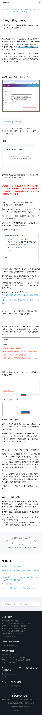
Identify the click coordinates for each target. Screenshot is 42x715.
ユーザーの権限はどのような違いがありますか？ (20, 588)
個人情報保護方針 (17, 706)
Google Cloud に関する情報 (11, 682)
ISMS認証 (27, 706)
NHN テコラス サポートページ (11, 9)
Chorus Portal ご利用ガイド (31, 9)
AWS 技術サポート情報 (9, 655)
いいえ (29, 543)
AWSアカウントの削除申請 (12, 566)
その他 (4, 676)
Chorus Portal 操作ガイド (11, 12)
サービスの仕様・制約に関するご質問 (14, 628)
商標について (29, 703)
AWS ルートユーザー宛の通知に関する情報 (16, 660)
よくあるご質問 (7, 617)
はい (13, 543)
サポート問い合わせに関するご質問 (13, 631)
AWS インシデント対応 (9, 662)
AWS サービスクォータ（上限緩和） (13, 657)
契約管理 (24, 12)
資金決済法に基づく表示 (16, 703)
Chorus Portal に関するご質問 (11, 633)
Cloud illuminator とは (9, 674)
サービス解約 (7, 584)
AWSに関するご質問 (8, 636)
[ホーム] (6, 2)
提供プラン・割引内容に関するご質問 (14, 626)
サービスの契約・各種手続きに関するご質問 (16, 623)
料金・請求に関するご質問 (10, 621)
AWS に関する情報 (8, 651)
